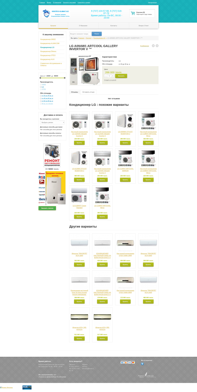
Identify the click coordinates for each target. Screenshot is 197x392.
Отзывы (74, 92)
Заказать (121, 76)
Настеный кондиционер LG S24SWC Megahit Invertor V (102, 171)
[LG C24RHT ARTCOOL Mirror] (102, 187)
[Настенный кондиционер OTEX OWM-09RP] (125, 272)
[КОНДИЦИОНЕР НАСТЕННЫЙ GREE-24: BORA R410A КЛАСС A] (102, 235)
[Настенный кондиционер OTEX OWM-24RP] (125, 235)
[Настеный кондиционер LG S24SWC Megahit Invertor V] (102, 150)
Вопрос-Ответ (144, 25)
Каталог (53, 25)
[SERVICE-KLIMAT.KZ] (54, 11)
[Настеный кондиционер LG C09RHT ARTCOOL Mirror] (148, 150)
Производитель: (108, 61)
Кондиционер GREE (48, 39)
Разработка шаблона (141, 376)
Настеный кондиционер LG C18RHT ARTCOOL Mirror (148, 134)
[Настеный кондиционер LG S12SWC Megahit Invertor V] (102, 113)
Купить (79, 143)
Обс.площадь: (107, 64)
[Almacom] (79, 235)
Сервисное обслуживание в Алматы (51, 64)
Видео (49, 2)
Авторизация (152, 2)
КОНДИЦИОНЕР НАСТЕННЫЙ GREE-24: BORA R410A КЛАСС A (102, 255)
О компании (57, 2)
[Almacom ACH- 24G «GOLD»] (79, 309)
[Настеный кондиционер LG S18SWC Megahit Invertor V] (79, 113)
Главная (42, 2)
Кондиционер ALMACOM (49, 43)
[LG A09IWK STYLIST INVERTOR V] (125, 113)
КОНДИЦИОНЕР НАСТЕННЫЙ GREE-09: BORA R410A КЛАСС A (102, 292)
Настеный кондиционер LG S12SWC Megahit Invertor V (102, 134)
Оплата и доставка (69, 2)
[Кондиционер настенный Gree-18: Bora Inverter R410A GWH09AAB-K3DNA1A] (79, 272)
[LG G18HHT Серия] (79, 187)
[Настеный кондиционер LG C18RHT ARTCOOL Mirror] (148, 113)
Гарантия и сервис (84, 2)
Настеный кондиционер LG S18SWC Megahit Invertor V (79, 134)
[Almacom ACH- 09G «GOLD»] (102, 309)
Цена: (106, 69)
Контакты (113, 25)
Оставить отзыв (88, 92)
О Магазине (83, 25)
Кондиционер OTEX (48, 55)
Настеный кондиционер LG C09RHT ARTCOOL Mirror (148, 171)
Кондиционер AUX (47, 59)
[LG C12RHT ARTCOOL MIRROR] (125, 150)
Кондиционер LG (47, 47)
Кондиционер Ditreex (48, 51)
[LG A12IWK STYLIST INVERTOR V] (79, 150)
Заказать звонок (47, 208)
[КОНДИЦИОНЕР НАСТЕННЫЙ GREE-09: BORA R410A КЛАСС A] (102, 272)
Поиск (96, 34)
